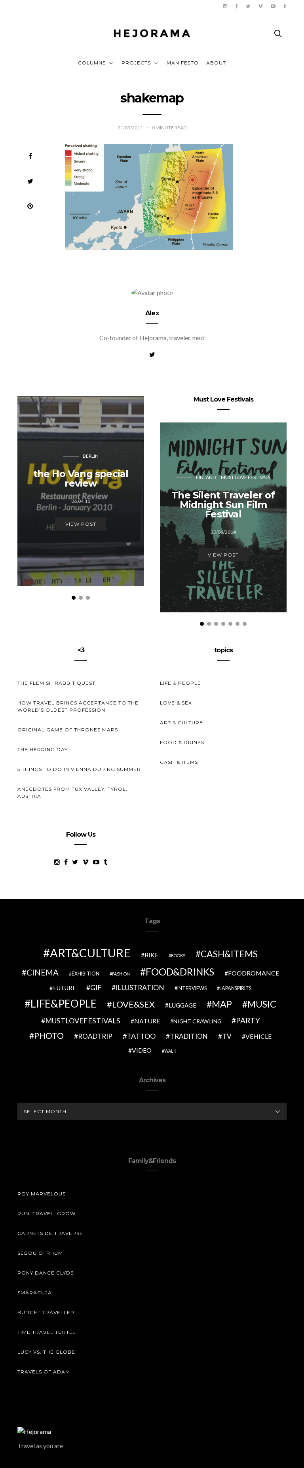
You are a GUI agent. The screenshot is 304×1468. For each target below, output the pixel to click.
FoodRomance (253, 973)
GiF (95, 987)
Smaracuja (34, 1293)
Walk (170, 1050)
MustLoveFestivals (82, 1020)
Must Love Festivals (245, 477)
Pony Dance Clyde (45, 1273)
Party (248, 1020)
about (216, 63)
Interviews (192, 988)
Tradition (189, 1036)
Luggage (182, 1005)
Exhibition (85, 974)
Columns (92, 63)
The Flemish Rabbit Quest (56, 683)
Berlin (91, 456)
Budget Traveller (45, 1312)
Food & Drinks (182, 742)
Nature (147, 1021)
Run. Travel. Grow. (47, 1213)
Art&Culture (90, 953)
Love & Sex (176, 703)
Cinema (43, 972)
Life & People (180, 683)
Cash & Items (179, 762)
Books (178, 955)
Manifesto (183, 63)
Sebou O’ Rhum (40, 1253)
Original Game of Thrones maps (67, 730)
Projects (136, 63)
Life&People (63, 1003)
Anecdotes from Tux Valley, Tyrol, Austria (72, 792)
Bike (151, 954)
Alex (152, 313)
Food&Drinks (180, 971)
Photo (49, 1035)
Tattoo (141, 1036)
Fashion (121, 973)
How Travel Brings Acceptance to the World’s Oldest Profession (78, 706)
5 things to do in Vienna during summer (79, 769)
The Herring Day (42, 749)
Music (261, 1004)
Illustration (140, 987)
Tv (227, 1036)
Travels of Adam (43, 1372)
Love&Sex (133, 1004)
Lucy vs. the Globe (46, 1352)
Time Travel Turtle (46, 1332)
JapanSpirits (235, 988)
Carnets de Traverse (50, 1233)
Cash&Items (229, 953)
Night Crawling (197, 1021)
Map (222, 1004)
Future (64, 987)
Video (142, 1050)
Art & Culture (181, 722)
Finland (206, 477)
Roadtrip (95, 1036)
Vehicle (258, 1036)
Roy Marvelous (41, 1194)
